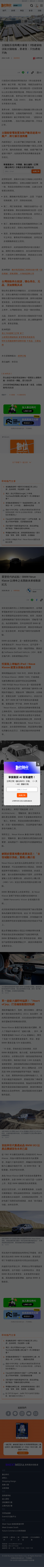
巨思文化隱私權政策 (25, 801)
